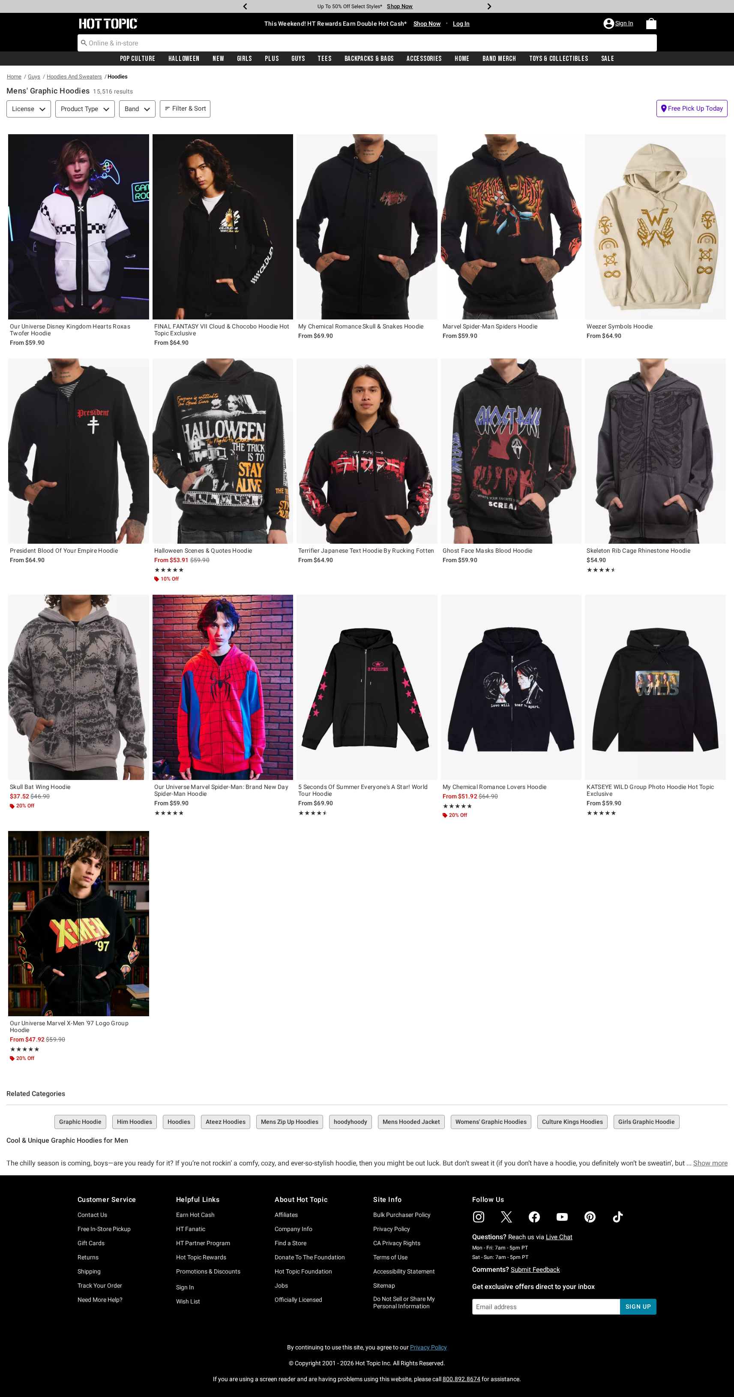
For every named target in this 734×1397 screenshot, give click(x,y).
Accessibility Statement (404, 1271)
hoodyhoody (350, 1121)
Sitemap (384, 1285)
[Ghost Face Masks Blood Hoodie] (511, 451)
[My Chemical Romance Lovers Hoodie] (511, 687)
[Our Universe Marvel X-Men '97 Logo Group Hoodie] (78, 923)
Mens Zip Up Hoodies (289, 1121)
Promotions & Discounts (208, 1271)
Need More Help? (100, 1299)
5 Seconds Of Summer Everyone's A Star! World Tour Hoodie (363, 790)
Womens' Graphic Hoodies (491, 1121)
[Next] (489, 6)
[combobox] (367, 42)
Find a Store (290, 1243)
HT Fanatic (190, 1228)
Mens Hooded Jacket (411, 1121)
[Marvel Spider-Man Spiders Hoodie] (511, 226)
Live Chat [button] (559, 1237)
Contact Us (92, 1214)
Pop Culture (138, 58)
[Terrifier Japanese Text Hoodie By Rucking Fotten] (367, 451)
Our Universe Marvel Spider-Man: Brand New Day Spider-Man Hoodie (221, 790)
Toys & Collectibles (558, 58)
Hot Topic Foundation (303, 1271)
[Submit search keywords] (84, 42)
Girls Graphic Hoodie (646, 1121)
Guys (298, 58)
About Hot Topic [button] (301, 1199)
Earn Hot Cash (195, 1214)
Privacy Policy (391, 1228)
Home (462, 58)
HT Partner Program (203, 1243)
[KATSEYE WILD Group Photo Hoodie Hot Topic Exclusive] (655, 687)
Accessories (424, 58)
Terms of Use (390, 1257)
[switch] (692, 108)
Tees (324, 58)
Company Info (293, 1228)
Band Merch (499, 58)
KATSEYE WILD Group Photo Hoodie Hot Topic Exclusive (650, 790)
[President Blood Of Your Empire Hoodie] (78, 451)
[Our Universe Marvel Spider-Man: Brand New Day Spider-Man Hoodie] (223, 687)
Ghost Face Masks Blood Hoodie (488, 550)
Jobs (281, 1285)
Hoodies (179, 1121)
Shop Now (397, 6)
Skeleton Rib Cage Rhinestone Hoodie (638, 550)
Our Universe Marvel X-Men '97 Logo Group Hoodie (69, 1026)
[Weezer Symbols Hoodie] (655, 226)
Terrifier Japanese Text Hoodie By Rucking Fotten (366, 550)
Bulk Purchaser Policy (402, 1214)
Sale (607, 58)
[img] (478, 1216)
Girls (244, 58)
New (218, 58)
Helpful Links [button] (198, 1199)
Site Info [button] (387, 1199)
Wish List (188, 1301)
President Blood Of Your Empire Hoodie (64, 550)
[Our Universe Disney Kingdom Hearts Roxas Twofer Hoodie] (78, 226)
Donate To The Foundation (310, 1257)
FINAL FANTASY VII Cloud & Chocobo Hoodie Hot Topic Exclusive (222, 330)
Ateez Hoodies (226, 1121)
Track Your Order (100, 1285)
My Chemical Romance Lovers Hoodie (495, 786)
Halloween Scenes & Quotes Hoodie (203, 550)
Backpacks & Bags (369, 58)
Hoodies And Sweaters (74, 76)
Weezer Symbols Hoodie (620, 326)
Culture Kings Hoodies (572, 1121)
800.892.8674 (461, 1379)
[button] (619, 23)
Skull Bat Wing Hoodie (40, 786)
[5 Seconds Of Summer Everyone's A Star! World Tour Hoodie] (367, 687)
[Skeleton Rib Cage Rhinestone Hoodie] (655, 451)
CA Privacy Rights (396, 1243)
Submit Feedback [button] (535, 1270)
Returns (88, 1257)
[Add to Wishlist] (141, 143)
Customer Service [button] (107, 1199)
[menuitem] (651, 23)
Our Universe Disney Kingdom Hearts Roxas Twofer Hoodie (70, 330)
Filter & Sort (189, 108)
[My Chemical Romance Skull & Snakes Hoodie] (367, 226)
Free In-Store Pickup (104, 1228)
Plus (272, 58)
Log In (461, 23)
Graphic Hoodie (80, 1121)
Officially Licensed (298, 1299)
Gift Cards (91, 1243)
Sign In (185, 1287)
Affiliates (286, 1214)
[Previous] (245, 6)
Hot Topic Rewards (201, 1257)
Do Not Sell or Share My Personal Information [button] (404, 1302)
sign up (638, 1306)
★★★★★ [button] (169, 569)
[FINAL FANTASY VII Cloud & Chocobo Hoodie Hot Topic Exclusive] (223, 226)
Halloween (184, 58)
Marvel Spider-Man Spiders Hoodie (490, 326)
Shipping (89, 1271)
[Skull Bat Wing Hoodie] (78, 687)
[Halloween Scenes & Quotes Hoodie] (223, 451)
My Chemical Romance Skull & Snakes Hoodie (360, 326)
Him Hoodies (134, 1121)
